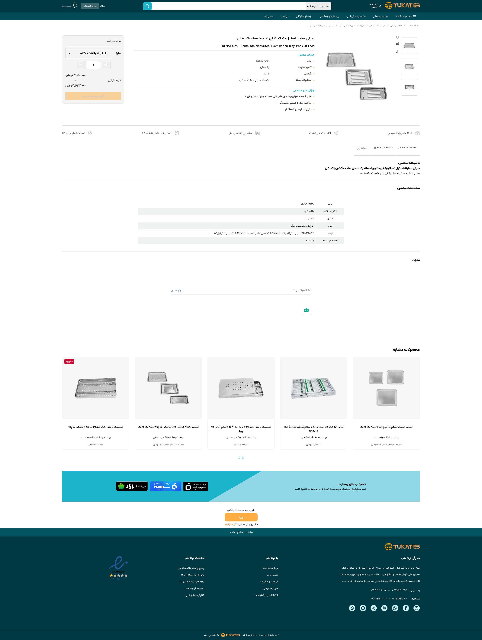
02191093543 (399, 590)
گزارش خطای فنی (195, 595)
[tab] (408, 150)
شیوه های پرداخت (194, 588)
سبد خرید (68, 6)
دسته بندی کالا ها (403, 16)
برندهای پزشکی (380, 16)
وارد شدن (176, 290)
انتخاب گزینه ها (386, 419)
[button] (396, 37)
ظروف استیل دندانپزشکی (352, 26)
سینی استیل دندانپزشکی (321, 26)
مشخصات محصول (383, 147)
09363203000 (378, 590)
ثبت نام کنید (230, 524)
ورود (241, 517)
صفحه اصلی (412, 26)
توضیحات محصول (407, 147)
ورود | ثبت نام (90, 6)
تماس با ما (268, 16)
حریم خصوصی (270, 588)
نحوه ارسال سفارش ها (192, 575)
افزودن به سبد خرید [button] (314, 419)
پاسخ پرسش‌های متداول (191, 568)
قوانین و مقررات (269, 581)
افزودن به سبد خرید (93, 96)
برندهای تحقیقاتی (304, 16)
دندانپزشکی (396, 26)
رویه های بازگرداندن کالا (191, 581)
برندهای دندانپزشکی (355, 16)
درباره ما (284, 16)
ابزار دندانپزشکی (377, 26)
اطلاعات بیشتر (96, 419)
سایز (118, 53)
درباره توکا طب (270, 568)
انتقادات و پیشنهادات (266, 595)
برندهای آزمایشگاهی (329, 16)
